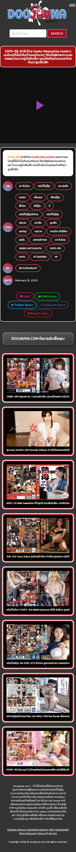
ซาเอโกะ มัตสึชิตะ (58, 231)
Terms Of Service (47, 833)
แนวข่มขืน (63, 186)
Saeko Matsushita (43, 157)
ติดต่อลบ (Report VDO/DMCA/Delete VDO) (31, 830)
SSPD (22, 257)
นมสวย (38, 231)
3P (56, 257)
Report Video (39, 313)
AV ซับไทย (24, 186)
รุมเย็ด (53, 223)
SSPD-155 (55, 248)
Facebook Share (53, 305)
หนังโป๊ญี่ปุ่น (44, 186)
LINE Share (49, 296)
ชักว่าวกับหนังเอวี (28, 268)
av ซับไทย (60, 240)
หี (49, 206)
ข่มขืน (22, 240)
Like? (26, 296)
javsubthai (40, 240)
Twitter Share (23, 305)
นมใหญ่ (23, 231)
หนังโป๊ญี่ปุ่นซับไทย (29, 214)
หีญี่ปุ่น (37, 206)
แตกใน (22, 197)
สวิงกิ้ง (38, 223)
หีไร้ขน (22, 206)
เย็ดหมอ (38, 197)
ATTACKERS (40, 257)
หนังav (22, 223)
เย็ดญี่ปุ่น (55, 197)
